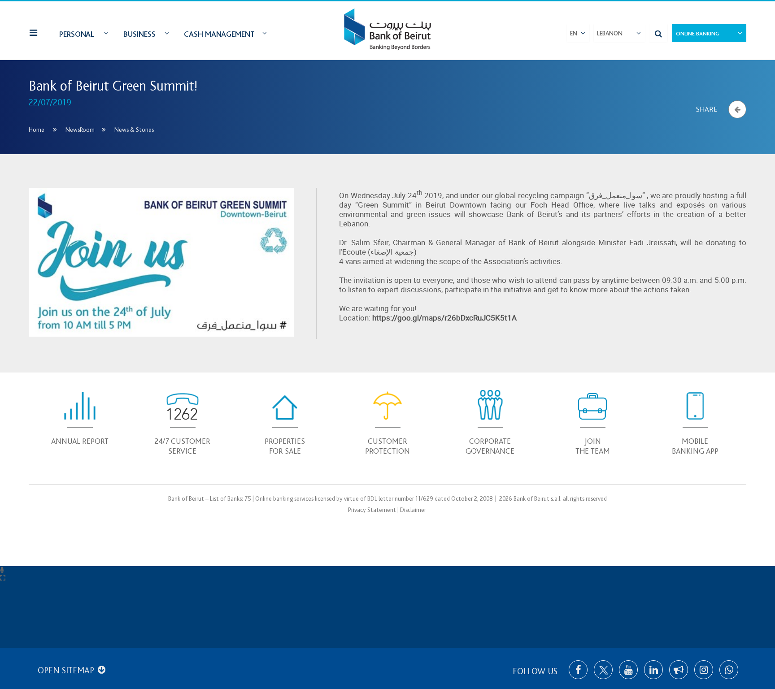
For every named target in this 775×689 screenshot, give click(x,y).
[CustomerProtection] (387, 420)
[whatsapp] (728, 669)
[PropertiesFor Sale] (285, 420)
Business (139, 34)
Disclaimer (413, 510)
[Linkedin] (653, 669)
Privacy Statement (372, 510)
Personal (76, 34)
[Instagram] (703, 669)
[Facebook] (578, 669)
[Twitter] (603, 669)
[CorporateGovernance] (490, 420)
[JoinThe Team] (592, 420)
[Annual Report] (80, 415)
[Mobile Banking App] (695, 420)
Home (36, 129)
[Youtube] (628, 669)
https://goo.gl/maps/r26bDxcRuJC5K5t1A (444, 317)
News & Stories (134, 129)
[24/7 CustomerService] (182, 420)
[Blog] (678, 669)
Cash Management (219, 34)
